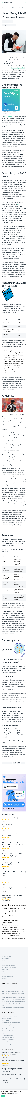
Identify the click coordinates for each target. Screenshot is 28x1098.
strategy (22, 935)
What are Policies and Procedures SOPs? (12, 989)
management (5, 929)
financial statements (9, 925)
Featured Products (6, 963)
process (22, 929)
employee (5, 918)
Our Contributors (6, 960)
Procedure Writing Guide (8, 1044)
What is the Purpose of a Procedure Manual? (13, 991)
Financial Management (10, 920)
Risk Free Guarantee (7, 974)
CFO (2, 911)
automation (16, 905)
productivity (15, 931)
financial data (16, 918)
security (16, 933)
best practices (23, 905)
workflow (23, 938)
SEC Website (6, 591)
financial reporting (7, 923)
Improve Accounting (7, 21)
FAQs (3, 971)
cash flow (22, 908)
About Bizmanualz (6, 956)
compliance (5, 914)
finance (10, 918)
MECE (18, 762)
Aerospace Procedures (7, 1035)
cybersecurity (5, 916)
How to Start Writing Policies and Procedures (13, 1007)
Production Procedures (7, 1042)
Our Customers (5, 958)
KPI (17, 927)
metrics (11, 929)
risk (2, 933)
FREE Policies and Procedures (9, 967)
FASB (14, 762)
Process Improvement (7, 976)
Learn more (15, 1093)
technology (6, 938)
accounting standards (7, 762)
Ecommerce (21, 916)
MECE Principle (8, 116)
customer (14, 914)
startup (18, 936)
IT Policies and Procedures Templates (11, 1022)
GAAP (17, 925)
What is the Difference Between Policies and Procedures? (13, 994)
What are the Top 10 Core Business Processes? (13, 999)
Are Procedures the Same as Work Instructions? (13, 1001)
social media (5, 936)
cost (10, 914)
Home (3, 8)
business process (14, 908)
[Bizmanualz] (7, 2)
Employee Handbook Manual (9, 1033)
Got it (3, 1096)
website (19, 938)
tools (12, 938)
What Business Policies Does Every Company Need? (13, 1004)
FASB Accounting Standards (6, 577)
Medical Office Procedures (8, 1031)
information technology (9, 927)
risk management (9, 933)
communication (11, 911)
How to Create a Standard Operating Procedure (13, 997)
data (10, 916)
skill (19, 933)
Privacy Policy (5, 969)
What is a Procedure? (7, 986)
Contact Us (4, 978)
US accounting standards (18, 68)
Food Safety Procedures (8, 1037)
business (5, 908)
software (13, 936)
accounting (7, 905)
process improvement (6, 931)
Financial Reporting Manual (5, 584)
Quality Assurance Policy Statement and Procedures (12, 1027)
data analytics (15, 916)
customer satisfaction (20, 914)
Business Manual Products (8, 965)
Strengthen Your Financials (9, 25)
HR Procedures (5, 1020)
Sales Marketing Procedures (8, 1025)
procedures (16, 929)
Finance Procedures (6, 1018)
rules (18, 204)
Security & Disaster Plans (8, 1039)
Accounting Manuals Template (9, 1016)
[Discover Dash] (14, 792)
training (15, 938)
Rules (23, 762)
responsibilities (22, 931)
